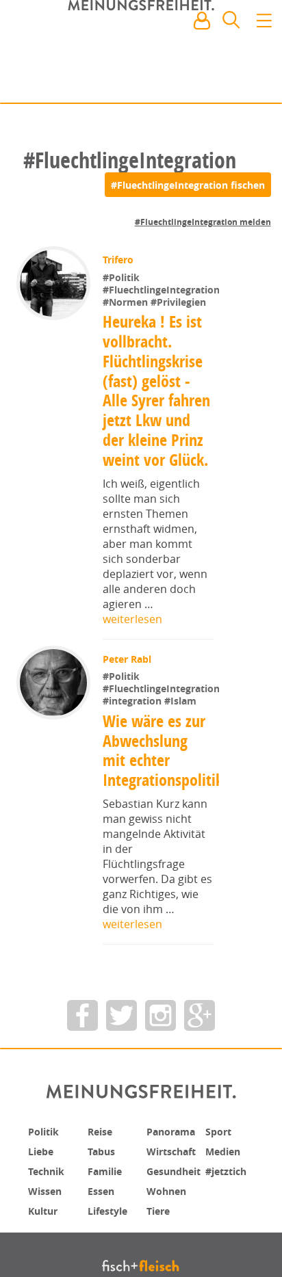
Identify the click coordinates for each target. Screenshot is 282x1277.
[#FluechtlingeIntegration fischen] (188, 184)
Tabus (104, 1236)
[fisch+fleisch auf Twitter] (121, 1101)
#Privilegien (178, 345)
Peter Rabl (128, 702)
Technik (49, 1255)
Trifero (119, 259)
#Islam (180, 787)
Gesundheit (178, 1255)
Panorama (175, 1217)
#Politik (122, 277)
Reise (102, 1217)
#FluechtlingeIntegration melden (203, 222)
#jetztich (229, 1255)
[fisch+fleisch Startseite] (141, 54)
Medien (225, 1236)
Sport (220, 1217)
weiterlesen (132, 662)
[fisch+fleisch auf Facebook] (82, 1101)
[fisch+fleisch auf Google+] (199, 1101)
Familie (108, 1255)
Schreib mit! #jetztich (211, 82)
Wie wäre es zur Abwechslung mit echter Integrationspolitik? (166, 836)
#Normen (127, 345)
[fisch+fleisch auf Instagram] (160, 1101)
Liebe (42, 1236)
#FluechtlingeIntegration (161, 332)
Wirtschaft (175, 1236)
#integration (133, 787)
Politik (46, 1217)
